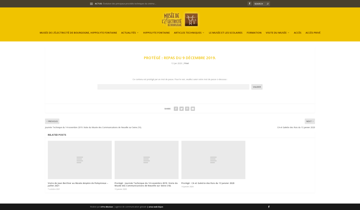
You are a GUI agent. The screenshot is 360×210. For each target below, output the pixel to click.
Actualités (128, 33)
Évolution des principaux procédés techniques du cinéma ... (129, 3)
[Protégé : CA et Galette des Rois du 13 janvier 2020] (213, 160)
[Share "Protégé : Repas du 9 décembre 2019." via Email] (193, 109)
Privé (186, 63)
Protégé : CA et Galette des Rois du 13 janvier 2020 (207, 183)
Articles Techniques (188, 33)
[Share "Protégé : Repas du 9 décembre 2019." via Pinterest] (187, 109)
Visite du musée (276, 33)
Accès (297, 33)
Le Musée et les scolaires (225, 33)
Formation (254, 33)
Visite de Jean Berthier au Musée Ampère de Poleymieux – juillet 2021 (78, 184)
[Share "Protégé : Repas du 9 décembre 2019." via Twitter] (181, 109)
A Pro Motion (107, 207)
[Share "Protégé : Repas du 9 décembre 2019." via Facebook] (176, 109)
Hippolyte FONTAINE (156, 33)
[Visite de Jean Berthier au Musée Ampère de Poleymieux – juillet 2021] (80, 160)
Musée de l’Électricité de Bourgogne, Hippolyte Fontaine (78, 33)
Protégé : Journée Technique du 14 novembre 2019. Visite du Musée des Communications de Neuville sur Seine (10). (146, 184)
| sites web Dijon (155, 207)
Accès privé (313, 33)
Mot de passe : (173, 87)
